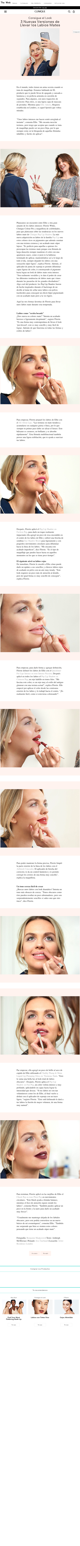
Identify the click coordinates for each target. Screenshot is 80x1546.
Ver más (14, 1325)
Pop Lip (55, 237)
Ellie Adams (45, 104)
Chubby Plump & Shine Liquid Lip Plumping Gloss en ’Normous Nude (39, 1074)
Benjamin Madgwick (36, 1237)
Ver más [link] (58, 7)
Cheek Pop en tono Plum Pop (29, 1197)
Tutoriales (24, 3)
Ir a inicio (34, 1253)
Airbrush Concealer (25, 868)
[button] (74, 11)
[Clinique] (40, 11)
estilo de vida (60, 3)
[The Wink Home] (6, 2)
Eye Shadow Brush (32, 540)
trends (14, 3)
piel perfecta (36, 3)
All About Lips (25, 422)
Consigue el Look (40, 18)
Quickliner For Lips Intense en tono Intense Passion (39, 672)
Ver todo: (45, 1253)
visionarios (48, 3)
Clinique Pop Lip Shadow (41, 234)
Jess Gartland (42, 1240)
